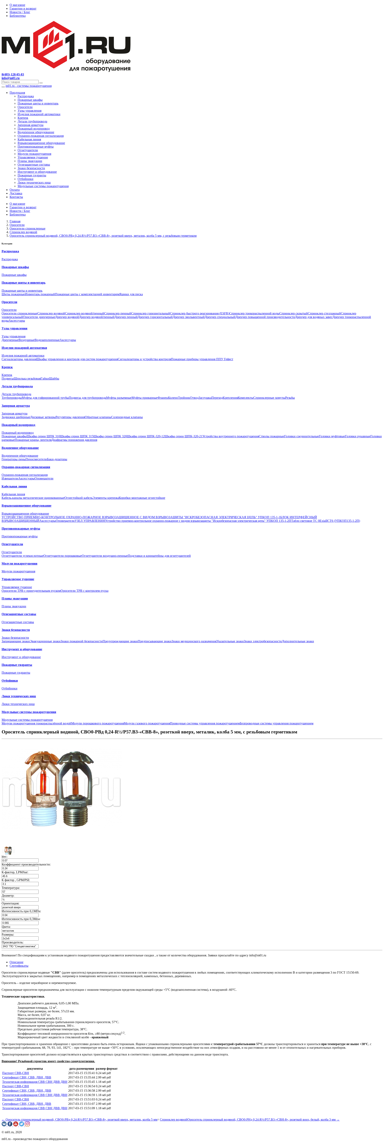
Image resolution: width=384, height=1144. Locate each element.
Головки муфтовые (332, 436)
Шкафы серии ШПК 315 (76, 436)
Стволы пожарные (271, 436)
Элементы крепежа (106, 497)
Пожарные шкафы (30, 99)
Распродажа (26, 96)
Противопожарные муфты (36, 146)
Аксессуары (17, 320)
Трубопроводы (12, 397)
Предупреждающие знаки (120, 641)
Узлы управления (29, 110)
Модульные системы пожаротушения (43, 186)
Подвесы (8, 378)
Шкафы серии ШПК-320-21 (183, 436)
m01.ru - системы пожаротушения (29, 86)
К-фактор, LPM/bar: (15, 872)
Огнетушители (28, 150)
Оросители (25, 107)
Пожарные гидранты (32, 175)
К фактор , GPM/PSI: (16, 880)
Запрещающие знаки (16, 641)
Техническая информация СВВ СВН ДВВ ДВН (34, 1081)
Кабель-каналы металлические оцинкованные (33, 497)
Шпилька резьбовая (27, 378)
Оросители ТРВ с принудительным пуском (31, 590)
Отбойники (25, 179)
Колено (173, 397)
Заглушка (205, 397)
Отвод (194, 397)
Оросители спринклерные (19, 313)
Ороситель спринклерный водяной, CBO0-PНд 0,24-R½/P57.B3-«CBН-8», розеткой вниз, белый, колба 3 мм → (263, 1119)
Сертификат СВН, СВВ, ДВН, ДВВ (26, 1077)
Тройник (184, 397)
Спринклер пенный (117, 313)
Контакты (16, 197)
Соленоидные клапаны (127, 417)
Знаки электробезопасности (263, 641)
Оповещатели (44, 478)
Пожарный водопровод (34, 128)
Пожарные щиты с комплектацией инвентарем (87, 294)
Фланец (163, 397)
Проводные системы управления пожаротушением (205, 723)
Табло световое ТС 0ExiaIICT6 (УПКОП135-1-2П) (325, 520)
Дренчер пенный (126, 317)
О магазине (17, 5)
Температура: (11, 887)
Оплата (15, 189)
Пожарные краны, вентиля (33, 440)
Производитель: (12, 942)
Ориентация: (10, 903)
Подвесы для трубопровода (87, 397)
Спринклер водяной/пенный (84, 313)
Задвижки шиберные (16, 417)
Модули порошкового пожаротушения (97, 723)
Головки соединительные (301, 436)
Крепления (230, 397)
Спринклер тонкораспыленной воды (254, 313)
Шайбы (54, 378)
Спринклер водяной (51, 313)
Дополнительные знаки (298, 641)
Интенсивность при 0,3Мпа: (21, 919)
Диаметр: (8, 895)
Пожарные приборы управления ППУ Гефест (202, 359)
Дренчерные (10, 340)
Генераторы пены (14, 459)
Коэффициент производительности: (26, 864)
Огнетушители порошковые (62, 555)
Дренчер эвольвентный (189, 317)
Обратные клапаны (98, 417)
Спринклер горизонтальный (150, 313)
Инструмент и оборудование (37, 171)
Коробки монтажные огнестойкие (142, 497)
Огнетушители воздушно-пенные (105, 555)
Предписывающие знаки (155, 641)
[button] (8, 850)
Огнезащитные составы (34, 164)
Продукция (17, 92)
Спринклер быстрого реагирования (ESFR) (199, 313)
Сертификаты (19, 965)
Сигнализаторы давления (19, 359)
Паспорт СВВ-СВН (15, 1073)
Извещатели (10, 478)
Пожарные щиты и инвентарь (38, 103)
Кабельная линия (29, 139)
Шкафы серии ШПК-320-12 (146, 436)
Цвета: (6, 926)
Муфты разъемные (119, 397)
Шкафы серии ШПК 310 (43, 436)
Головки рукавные (357, 436)
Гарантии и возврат (23, 8)
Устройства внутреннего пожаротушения (230, 436)
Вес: (4, 856)
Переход (217, 397)
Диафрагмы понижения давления (74, 440)
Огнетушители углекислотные (22, 555)
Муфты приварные (145, 397)
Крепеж (23, 117)
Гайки (45, 378)
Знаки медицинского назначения (194, 641)
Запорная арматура (30, 125)
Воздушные (27, 340)
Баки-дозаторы (57, 459)
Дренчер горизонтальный (155, 317)
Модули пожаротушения (34, 153)
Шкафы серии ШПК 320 (110, 436)
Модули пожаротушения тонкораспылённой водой (36, 723)
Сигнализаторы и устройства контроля (144, 359)
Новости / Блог (20, 12)
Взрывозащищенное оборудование (41, 143)
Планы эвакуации (30, 161)
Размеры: (8, 934)
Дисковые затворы (43, 417)
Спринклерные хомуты (269, 397)
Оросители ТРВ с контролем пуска (84, 590)
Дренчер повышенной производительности (265, 317)
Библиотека (18, 15)
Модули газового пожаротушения (147, 723)
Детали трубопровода (32, 121)
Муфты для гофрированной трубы (45, 397)
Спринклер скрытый (293, 313)
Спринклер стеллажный (324, 313)
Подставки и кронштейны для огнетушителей (159, 555)
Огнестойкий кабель (78, 497)
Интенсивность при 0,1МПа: (21, 911)
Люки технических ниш (34, 182)
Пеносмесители (36, 459)
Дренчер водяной (67, 317)
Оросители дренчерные (39, 317)
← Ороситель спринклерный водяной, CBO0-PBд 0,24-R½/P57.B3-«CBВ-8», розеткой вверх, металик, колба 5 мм (79, 1119)
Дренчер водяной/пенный (96, 317)
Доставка (16, 193)
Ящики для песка (131, 294)
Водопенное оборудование (36, 132)
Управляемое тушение (33, 157)
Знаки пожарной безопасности (82, 641)
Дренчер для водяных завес (313, 317)
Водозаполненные (47, 340)
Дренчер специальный (220, 317)
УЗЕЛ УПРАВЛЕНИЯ (90, 520)
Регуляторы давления (70, 417)
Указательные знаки (230, 641)
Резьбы (290, 397)
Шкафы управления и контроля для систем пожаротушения (77, 359)
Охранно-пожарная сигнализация (41, 135)
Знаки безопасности (31, 168)
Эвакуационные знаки (45, 641)
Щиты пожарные (13, 294)
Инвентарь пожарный (40, 294)
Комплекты (245, 397)
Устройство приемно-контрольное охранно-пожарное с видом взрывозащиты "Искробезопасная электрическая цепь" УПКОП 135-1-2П (198, 520)
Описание (16, 962)
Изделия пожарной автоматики (39, 114)
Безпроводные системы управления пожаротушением (276, 723)
